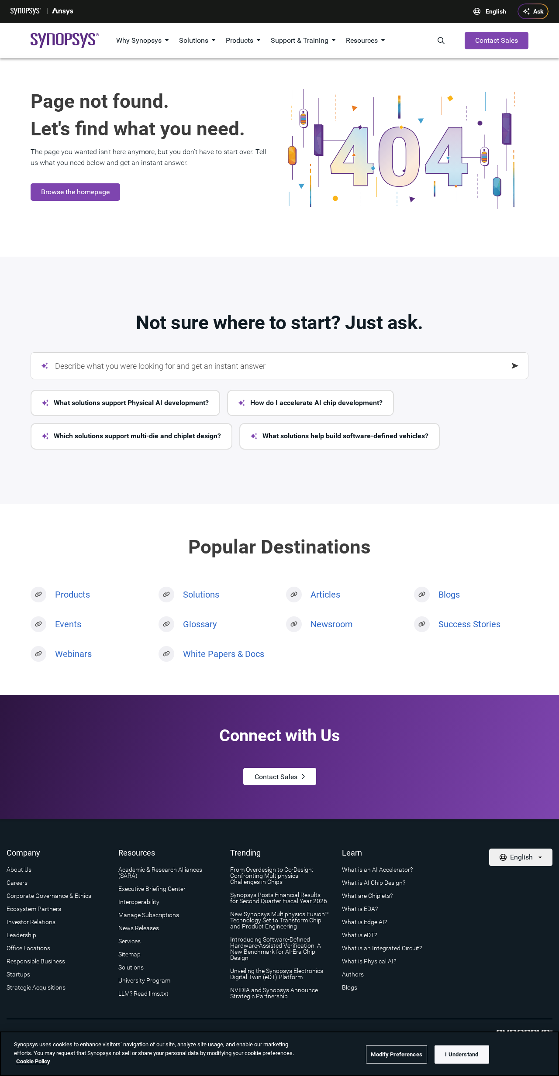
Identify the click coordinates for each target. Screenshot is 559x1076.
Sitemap (129, 954)
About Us (19, 869)
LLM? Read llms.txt (143, 993)
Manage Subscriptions (148, 914)
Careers (17, 882)
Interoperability (138, 901)
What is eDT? (359, 935)
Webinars (73, 654)
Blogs (449, 594)
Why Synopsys (139, 40)
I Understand (461, 1054)
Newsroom (332, 624)
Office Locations (28, 948)
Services (129, 941)
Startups (18, 974)
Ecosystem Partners (34, 908)
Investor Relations (31, 921)
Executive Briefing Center (152, 888)
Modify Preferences (396, 1054)
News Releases (138, 928)
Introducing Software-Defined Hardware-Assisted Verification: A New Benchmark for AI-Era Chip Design (275, 948)
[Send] (515, 366)
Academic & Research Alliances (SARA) (160, 872)
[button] (125, 403)
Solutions (193, 40)
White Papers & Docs (223, 654)
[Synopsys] (26, 11)
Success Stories (469, 624)
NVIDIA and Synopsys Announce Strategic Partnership (274, 993)
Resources (362, 40)
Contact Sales (496, 40)
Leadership (21, 935)
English (496, 11)
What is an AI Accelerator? (377, 869)
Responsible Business (36, 961)
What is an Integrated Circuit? (382, 948)
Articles (325, 594)
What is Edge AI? (364, 921)
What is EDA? (360, 908)
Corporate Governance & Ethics (49, 895)
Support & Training (299, 40)
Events (68, 624)
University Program (144, 980)
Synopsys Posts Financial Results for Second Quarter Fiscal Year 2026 (278, 897)
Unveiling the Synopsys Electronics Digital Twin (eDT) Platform (276, 973)
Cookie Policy (33, 1061)
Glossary (200, 624)
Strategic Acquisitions (36, 987)
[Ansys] (63, 11)
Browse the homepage (75, 192)
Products (239, 40)
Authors (353, 974)
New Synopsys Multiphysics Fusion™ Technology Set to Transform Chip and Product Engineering (279, 920)
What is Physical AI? (369, 961)
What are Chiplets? (367, 895)
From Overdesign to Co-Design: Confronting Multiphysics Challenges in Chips (271, 875)
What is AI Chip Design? (373, 882)
